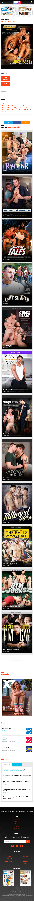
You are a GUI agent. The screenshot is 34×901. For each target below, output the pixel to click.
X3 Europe (5, 738)
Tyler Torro (27, 110)
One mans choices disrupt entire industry (14, 769)
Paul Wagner (15, 108)
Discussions (7, 764)
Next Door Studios (8, 21)
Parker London (24, 108)
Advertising (17, 821)
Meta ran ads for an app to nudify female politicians (17, 775)
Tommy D (4, 106)
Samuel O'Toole (6, 110)
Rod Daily (11, 106)
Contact (17, 824)
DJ (15, 106)
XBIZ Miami (25, 856)
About (17, 826)
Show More (17, 659)
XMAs (25, 863)
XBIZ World (9, 859)
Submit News (17, 819)
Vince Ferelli (20, 106)
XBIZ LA (25, 854)
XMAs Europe (6, 747)
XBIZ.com (9, 854)
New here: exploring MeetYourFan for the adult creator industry (15, 797)
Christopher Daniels (17, 110)
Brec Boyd (5, 112)
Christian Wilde (6, 108)
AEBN (5, 84)
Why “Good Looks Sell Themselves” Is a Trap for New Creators (16, 782)
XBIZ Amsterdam (6, 728)
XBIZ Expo (25, 861)
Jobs (17, 764)
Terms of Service (30, 895)
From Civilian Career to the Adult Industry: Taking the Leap (16, 789)
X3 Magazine (5, 674)
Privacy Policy (17, 828)
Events (3, 723)
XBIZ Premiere (8, 861)
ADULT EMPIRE (5, 78)
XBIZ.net (4, 760)
